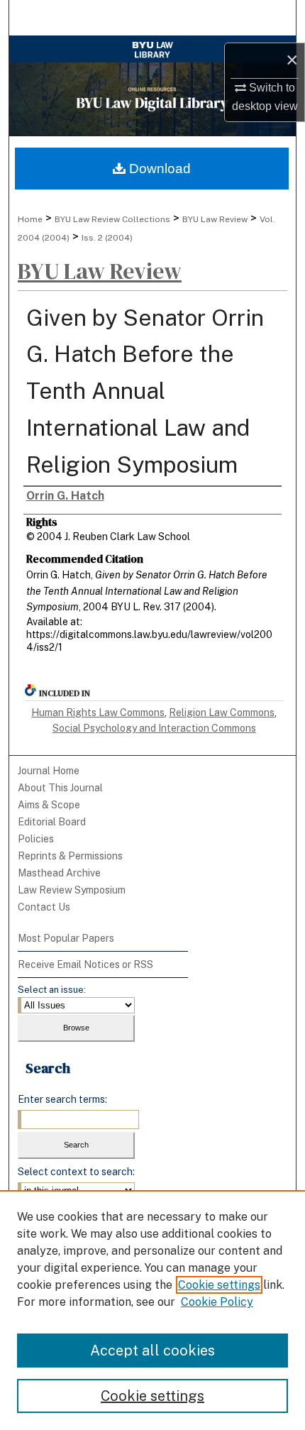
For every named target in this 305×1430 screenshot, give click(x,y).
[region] (152, 1310)
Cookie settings (219, 1285)
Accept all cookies (152, 1350)
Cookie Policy (217, 1302)
